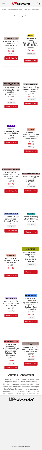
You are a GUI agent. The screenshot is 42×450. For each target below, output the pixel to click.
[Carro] (38, 3)
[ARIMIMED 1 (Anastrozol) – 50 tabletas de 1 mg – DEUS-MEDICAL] (31, 28)
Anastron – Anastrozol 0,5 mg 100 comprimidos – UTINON (11, 132)
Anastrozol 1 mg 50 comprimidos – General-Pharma (11, 219)
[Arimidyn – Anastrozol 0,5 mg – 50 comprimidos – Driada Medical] (31, 120)
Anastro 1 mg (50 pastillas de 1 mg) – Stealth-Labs (11, 303)
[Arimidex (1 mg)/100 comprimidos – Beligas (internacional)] (31, 243)
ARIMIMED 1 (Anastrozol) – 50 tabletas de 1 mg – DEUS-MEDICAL (30, 41)
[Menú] (3, 3)
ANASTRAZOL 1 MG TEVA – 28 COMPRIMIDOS (11, 43)
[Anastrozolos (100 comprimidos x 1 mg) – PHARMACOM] (31, 335)
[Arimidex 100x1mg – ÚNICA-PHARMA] (31, 205)
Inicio (4, 10)
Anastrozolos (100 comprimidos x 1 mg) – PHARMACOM (30, 349)
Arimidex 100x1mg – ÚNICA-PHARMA (30, 218)
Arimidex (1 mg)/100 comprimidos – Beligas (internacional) (31, 255)
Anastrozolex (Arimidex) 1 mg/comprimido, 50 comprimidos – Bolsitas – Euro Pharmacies (31, 303)
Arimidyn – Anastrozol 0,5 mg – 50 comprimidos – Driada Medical (31, 135)
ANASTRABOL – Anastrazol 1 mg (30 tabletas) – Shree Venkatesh (11, 175)
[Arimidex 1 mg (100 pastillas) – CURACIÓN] (31, 165)
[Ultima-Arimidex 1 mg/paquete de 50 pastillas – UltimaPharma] (11, 75)
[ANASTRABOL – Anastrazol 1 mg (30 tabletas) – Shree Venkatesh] (11, 163)
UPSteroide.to (26, 446)
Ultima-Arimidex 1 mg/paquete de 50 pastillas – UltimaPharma (11, 91)
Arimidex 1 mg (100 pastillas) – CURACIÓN (31, 179)
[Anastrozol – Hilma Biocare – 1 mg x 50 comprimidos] (31, 75)
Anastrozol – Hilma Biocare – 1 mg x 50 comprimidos (31, 89)
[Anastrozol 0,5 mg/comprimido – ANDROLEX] (11, 246)
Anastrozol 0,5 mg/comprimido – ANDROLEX (11, 260)
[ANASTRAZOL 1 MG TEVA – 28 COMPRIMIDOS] (11, 29)
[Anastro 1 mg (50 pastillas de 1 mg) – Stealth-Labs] (11, 289)
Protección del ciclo (15, 10)
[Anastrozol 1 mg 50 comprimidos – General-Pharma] (11, 205)
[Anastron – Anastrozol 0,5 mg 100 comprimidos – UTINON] (11, 119)
